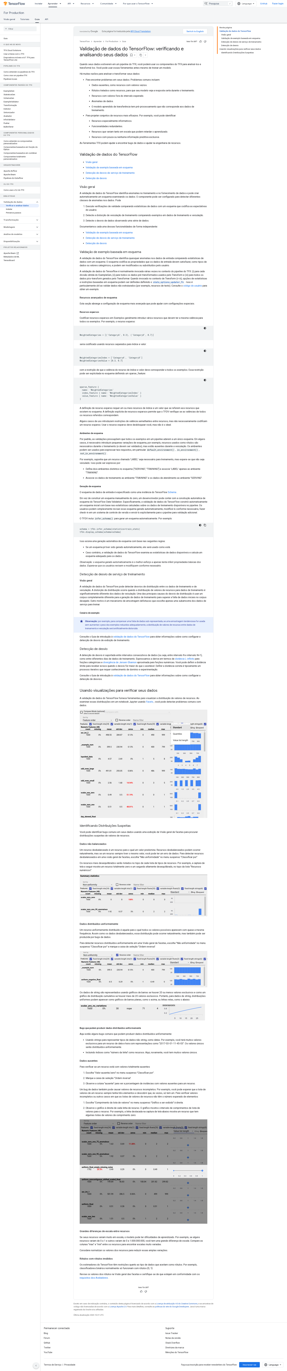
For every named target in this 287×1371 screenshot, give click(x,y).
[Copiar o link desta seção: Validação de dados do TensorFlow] (140, 155)
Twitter (47, 1347)
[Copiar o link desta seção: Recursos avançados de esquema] (120, 298)
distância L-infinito (184, 658)
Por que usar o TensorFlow (136, 3)
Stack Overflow (172, 1343)
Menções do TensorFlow (176, 1352)
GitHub (263, 3)
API (69, 3)
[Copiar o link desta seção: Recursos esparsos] (102, 312)
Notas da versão (173, 1338)
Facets (149, 701)
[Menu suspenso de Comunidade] (116, 3)
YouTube (48, 1352)
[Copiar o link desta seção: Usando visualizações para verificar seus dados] (160, 691)
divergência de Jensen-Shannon (120, 662)
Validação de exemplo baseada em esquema (109, 167)
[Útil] (200, 41)
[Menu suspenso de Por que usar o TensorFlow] (153, 3)
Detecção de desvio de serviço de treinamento (110, 172)
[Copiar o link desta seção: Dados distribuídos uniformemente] (121, 924)
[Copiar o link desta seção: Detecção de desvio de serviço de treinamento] (148, 574)
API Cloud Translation (140, 31)
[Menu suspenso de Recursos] (93, 3)
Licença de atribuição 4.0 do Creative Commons (176, 1304)
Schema (172, 492)
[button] (17, 202)
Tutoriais (24, 19)
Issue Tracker (171, 1333)
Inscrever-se (249, 1364)
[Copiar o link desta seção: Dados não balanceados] (109, 844)
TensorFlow (85, 41)
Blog (46, 1333)
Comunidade (106, 3)
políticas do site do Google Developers (172, 1306)
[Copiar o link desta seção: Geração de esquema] (104, 486)
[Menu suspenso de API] (74, 3)
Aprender (53, 3)
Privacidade (69, 1365)
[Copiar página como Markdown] (141, 55)
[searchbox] (20, 28)
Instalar (38, 3)
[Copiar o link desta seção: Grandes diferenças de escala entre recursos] (133, 1231)
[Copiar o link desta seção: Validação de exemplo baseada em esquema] (144, 252)
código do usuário (192, 285)
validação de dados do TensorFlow (131, 636)
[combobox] (218, 3)
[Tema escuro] (205, 328)
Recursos (85, 3)
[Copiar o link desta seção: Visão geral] (98, 187)
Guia (37, 19)
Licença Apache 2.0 (118, 1306)
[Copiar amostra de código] (205, 525)
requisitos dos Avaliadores (94, 1277)
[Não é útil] (205, 41)
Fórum (47, 1338)
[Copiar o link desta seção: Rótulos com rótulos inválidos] (116, 1259)
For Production (14, 13)
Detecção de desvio (96, 178)
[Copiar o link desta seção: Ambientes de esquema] (106, 433)
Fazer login (277, 3)
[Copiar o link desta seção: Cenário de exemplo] (103, 613)
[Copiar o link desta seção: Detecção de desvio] (110, 649)
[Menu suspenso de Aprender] (61, 3)
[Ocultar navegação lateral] (36, 1366)
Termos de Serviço (52, 1365)
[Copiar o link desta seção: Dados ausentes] (101, 1061)
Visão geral (9, 19)
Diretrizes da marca (174, 1347)
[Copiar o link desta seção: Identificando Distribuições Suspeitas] (134, 826)
